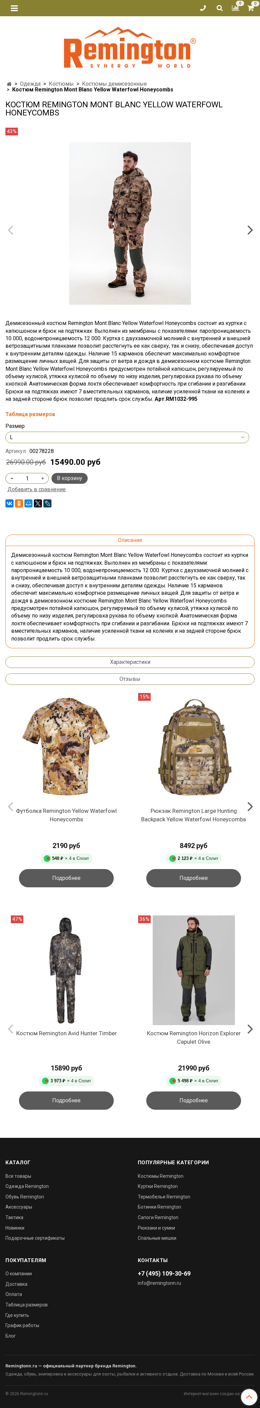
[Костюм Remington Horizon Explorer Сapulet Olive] (193, 970)
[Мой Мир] (28, 503)
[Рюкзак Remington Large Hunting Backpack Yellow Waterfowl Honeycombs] (193, 748)
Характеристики (130, 662)
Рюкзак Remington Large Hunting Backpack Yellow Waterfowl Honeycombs (193, 815)
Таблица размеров (26, 1304)
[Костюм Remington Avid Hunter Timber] (66, 970)
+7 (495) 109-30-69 (164, 1273)
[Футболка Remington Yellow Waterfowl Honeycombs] (66, 748)
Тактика (14, 1217)
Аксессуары (18, 1207)
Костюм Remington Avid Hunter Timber (66, 1033)
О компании (18, 1273)
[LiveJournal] (47, 503)
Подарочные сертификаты (35, 1238)
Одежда (30, 84)
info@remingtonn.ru (159, 1283)
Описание (130, 540)
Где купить (17, 1315)
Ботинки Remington (159, 1207)
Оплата (13, 1294)
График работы (22, 1325)
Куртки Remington (158, 1186)
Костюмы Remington (160, 1176)
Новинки (14, 1228)
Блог (10, 1336)
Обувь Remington (24, 1196)
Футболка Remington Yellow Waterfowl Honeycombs (66, 815)
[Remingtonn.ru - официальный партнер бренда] (130, 46)
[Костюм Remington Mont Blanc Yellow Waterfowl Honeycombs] (130, 223)
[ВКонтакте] (9, 503)
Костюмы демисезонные (114, 84)
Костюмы (61, 84)
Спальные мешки (157, 1238)
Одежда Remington (27, 1186)
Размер (15, 426)
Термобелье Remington (164, 1196)
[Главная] (9, 84)
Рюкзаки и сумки (156, 1228)
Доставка (16, 1284)
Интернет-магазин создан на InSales (219, 1393)
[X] (38, 503)
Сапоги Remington (158, 1217)
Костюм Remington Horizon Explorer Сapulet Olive (194, 1037)
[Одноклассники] (19, 503)
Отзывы (130, 679)
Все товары (18, 1176)
